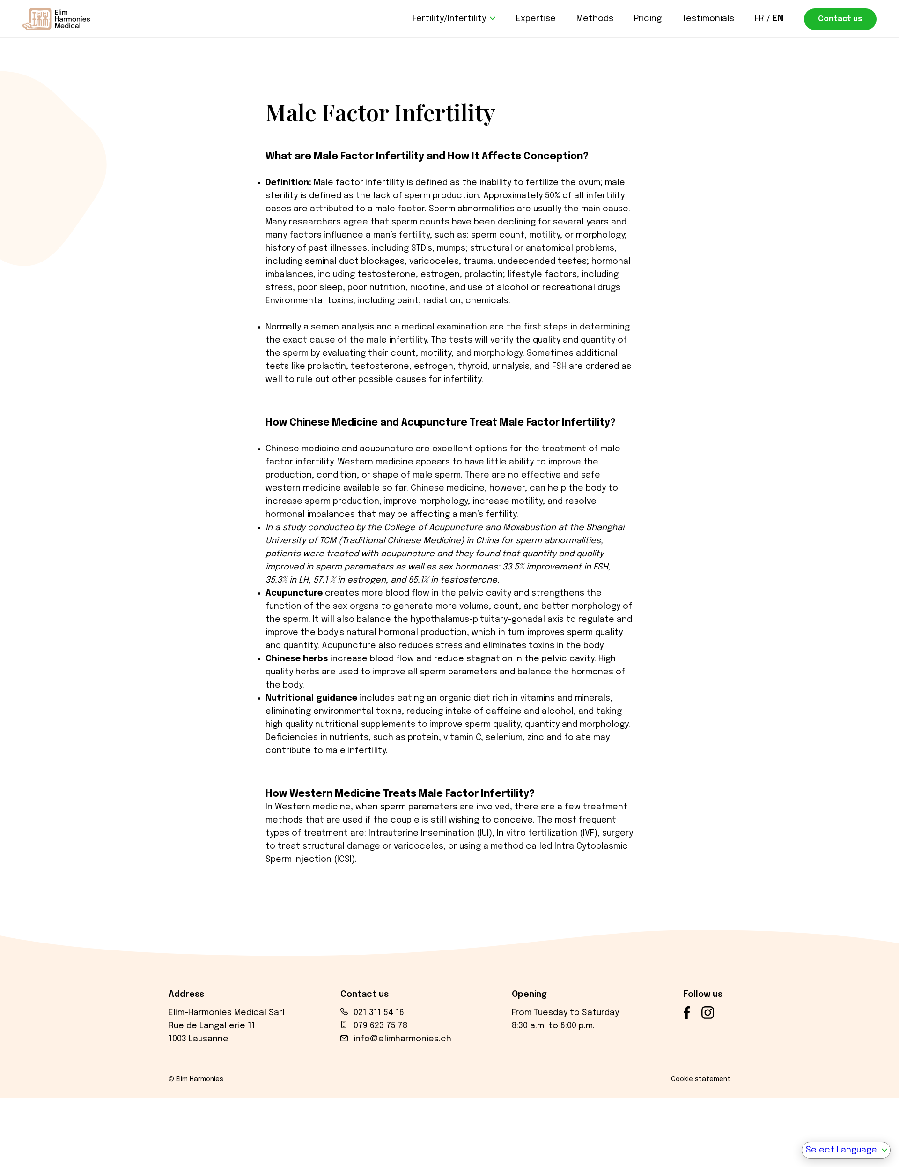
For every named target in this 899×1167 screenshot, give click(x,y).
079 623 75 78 (380, 1026)
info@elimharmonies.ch (402, 1039)
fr (759, 19)
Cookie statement (700, 1079)
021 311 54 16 (379, 1013)
